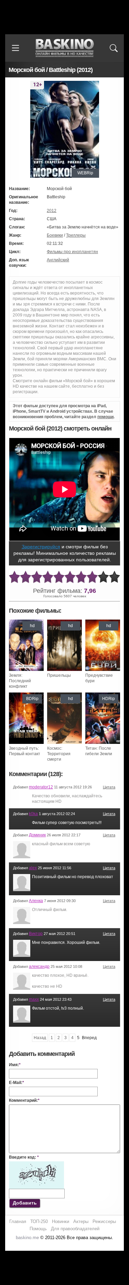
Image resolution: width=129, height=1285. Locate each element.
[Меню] (15, 48)
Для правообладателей (75, 1228)
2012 (51, 210)
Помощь (38, 1228)
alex (33, 867)
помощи (105, 416)
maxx (34, 999)
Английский (58, 260)
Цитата (109, 787)
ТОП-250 (39, 1221)
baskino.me (27, 1237)
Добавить (25, 1203)
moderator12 (41, 787)
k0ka (33, 813)
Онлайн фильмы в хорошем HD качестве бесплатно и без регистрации (64, 48)
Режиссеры (104, 1221)
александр (39, 966)
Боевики (55, 235)
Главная (17, 1221)
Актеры (80, 1221)
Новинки (60, 1221)
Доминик (37, 835)
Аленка (36, 900)
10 (114, 577)
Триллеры (76, 235)
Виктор (36, 933)
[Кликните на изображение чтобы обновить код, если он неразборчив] (36, 1164)
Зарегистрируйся (41, 546)
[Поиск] (113, 48)
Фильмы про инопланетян (72, 251)
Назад (40, 1037)
